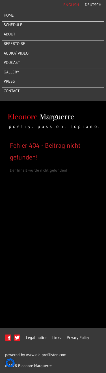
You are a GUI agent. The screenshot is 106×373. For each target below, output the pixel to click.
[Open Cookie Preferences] (10, 365)
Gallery (11, 72)
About (9, 34)
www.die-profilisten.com (46, 354)
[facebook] (8, 340)
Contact (12, 90)
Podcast (12, 62)
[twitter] (17, 340)
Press (9, 81)
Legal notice (36, 337)
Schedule (13, 24)
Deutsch (93, 4)
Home (9, 15)
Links (56, 337)
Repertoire (14, 43)
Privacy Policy (78, 337)
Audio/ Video (16, 53)
